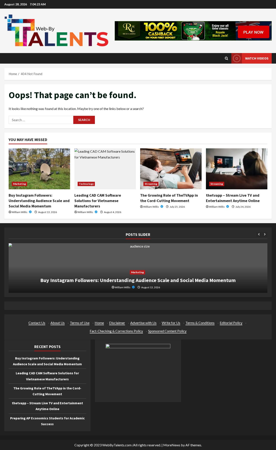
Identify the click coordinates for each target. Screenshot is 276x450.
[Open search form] (226, 58)
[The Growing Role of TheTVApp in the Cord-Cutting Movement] (171, 168)
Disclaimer (117, 323)
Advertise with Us (143, 323)
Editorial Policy (231, 323)
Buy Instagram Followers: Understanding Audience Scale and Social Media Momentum (39, 201)
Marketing (19, 183)
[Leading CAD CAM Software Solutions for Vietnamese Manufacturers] (105, 168)
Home (99, 323)
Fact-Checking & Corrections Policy (116, 331)
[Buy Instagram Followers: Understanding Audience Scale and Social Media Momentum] (39, 168)
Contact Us (36, 323)
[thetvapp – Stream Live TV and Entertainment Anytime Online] (236, 168)
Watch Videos (256, 58)
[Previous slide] (259, 234)
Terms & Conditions (200, 323)
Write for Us (171, 323)
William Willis (20, 212)
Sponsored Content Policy (167, 331)
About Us (57, 323)
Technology (86, 183)
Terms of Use (79, 323)
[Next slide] (264, 234)
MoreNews (171, 445)
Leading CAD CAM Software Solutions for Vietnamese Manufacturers (97, 201)
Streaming (151, 183)
